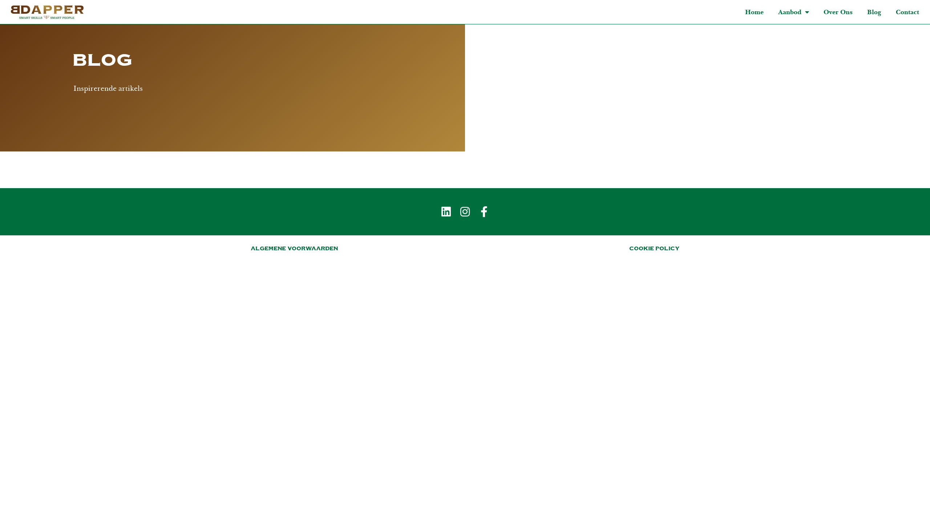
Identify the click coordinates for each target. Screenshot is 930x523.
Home (754, 12)
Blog (874, 12)
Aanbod (789, 12)
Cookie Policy (654, 248)
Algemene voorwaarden (294, 248)
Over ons (838, 12)
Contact (907, 12)
